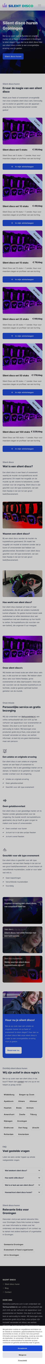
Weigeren (22, 1355)
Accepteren (22, 1348)
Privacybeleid (22, 1360)
